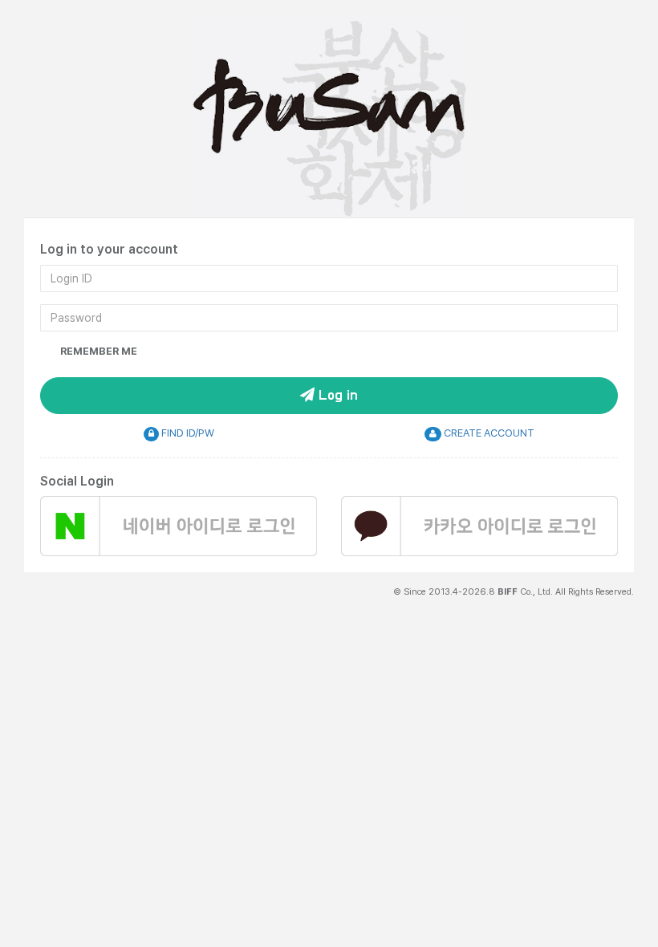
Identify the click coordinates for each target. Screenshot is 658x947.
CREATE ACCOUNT (487, 433)
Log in (336, 395)
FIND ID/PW (186, 433)
